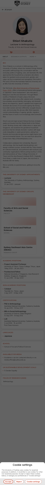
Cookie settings (33, 482)
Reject (19, 482)
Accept (8, 482)
